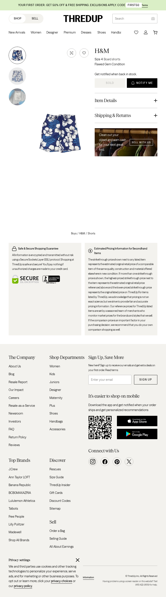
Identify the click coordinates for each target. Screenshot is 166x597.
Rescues (55, 469)
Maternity (55, 398)
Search (119, 19)
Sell (35, 18)
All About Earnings (61, 547)
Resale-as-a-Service (22, 406)
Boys (74, 233)
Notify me (144, 83)
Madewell (15, 532)
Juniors (54, 382)
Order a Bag (57, 531)
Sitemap (55, 509)
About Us (15, 366)
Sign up (145, 379)
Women (54, 366)
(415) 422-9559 (142, 584)
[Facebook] (105, 461)
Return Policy (17, 437)
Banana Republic (20, 485)
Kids (52, 374)
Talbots (13, 509)
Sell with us (141, 142)
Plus (52, 406)
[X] (129, 461)
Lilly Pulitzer (16, 524)
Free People (16, 517)
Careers (14, 398)
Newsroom (16, 414)
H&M (102, 50)
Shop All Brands (19, 540)
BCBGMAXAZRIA (20, 493)
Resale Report (18, 382)
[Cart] (155, 32)
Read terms (111, 370)
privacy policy (23, 586)
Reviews (14, 445)
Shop (17, 18)
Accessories (57, 429)
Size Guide (56, 477)
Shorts (91, 233)
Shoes (53, 414)
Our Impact (16, 390)
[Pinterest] (117, 461)
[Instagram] (92, 461)
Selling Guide (58, 539)
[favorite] (84, 53)
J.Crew (13, 469)
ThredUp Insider (59, 485)
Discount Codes (59, 501)
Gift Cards (55, 493)
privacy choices (61, 581)
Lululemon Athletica (22, 501)
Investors (15, 421)
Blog (11, 374)
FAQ (11, 429)
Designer (55, 390)
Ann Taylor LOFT (19, 477)
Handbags (56, 421)
